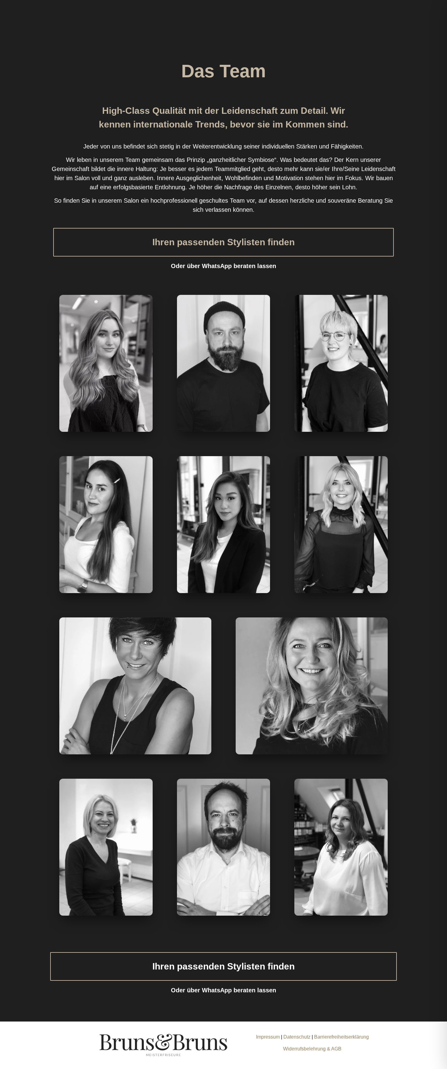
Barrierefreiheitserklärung (341, 1036)
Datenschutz (297, 1036)
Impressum (268, 1036)
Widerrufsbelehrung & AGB (312, 1048)
